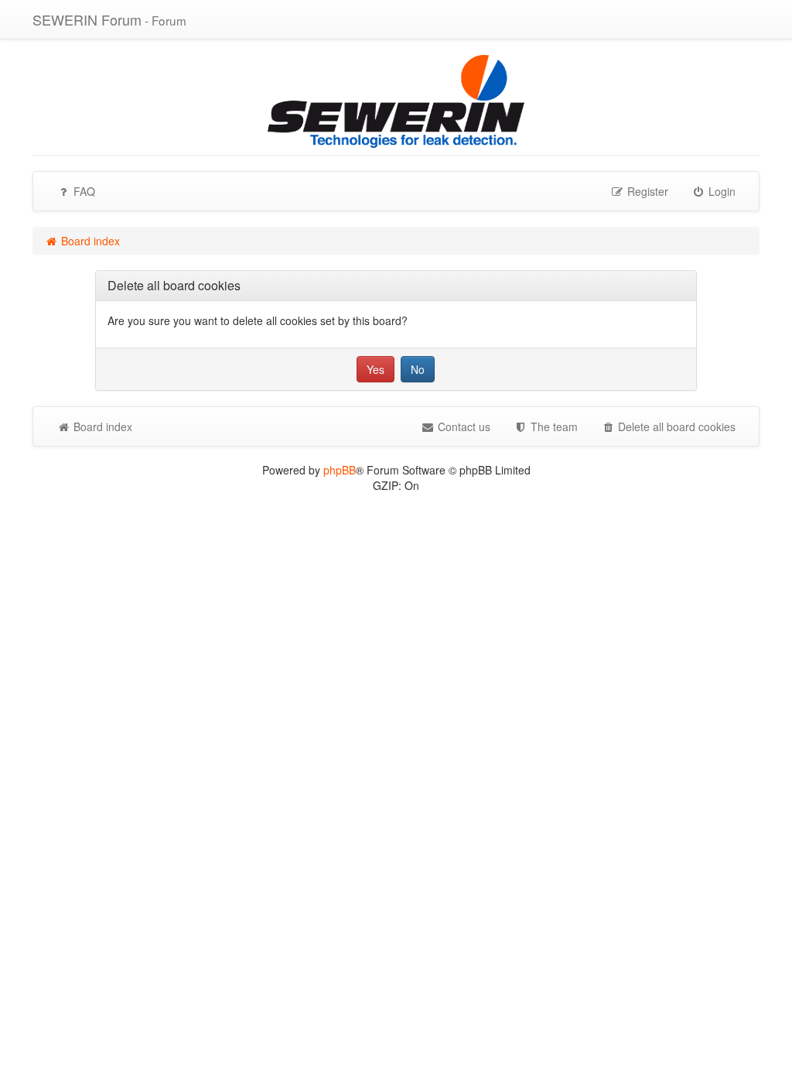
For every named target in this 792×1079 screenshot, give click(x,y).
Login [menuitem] (720, 191)
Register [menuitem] (646, 191)
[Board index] (396, 100)
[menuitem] (545, 426)
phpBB (339, 470)
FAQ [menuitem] (82, 191)
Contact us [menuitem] (462, 426)
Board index (101, 426)
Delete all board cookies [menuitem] (675, 426)
